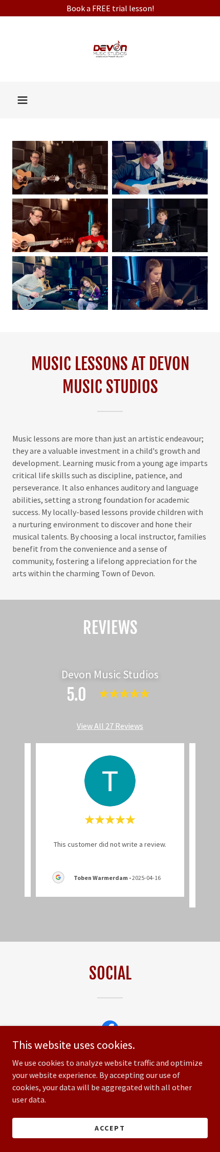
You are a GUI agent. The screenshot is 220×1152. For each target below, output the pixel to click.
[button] (22, 100)
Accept (110, 1127)
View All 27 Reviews (110, 726)
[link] (110, 49)
